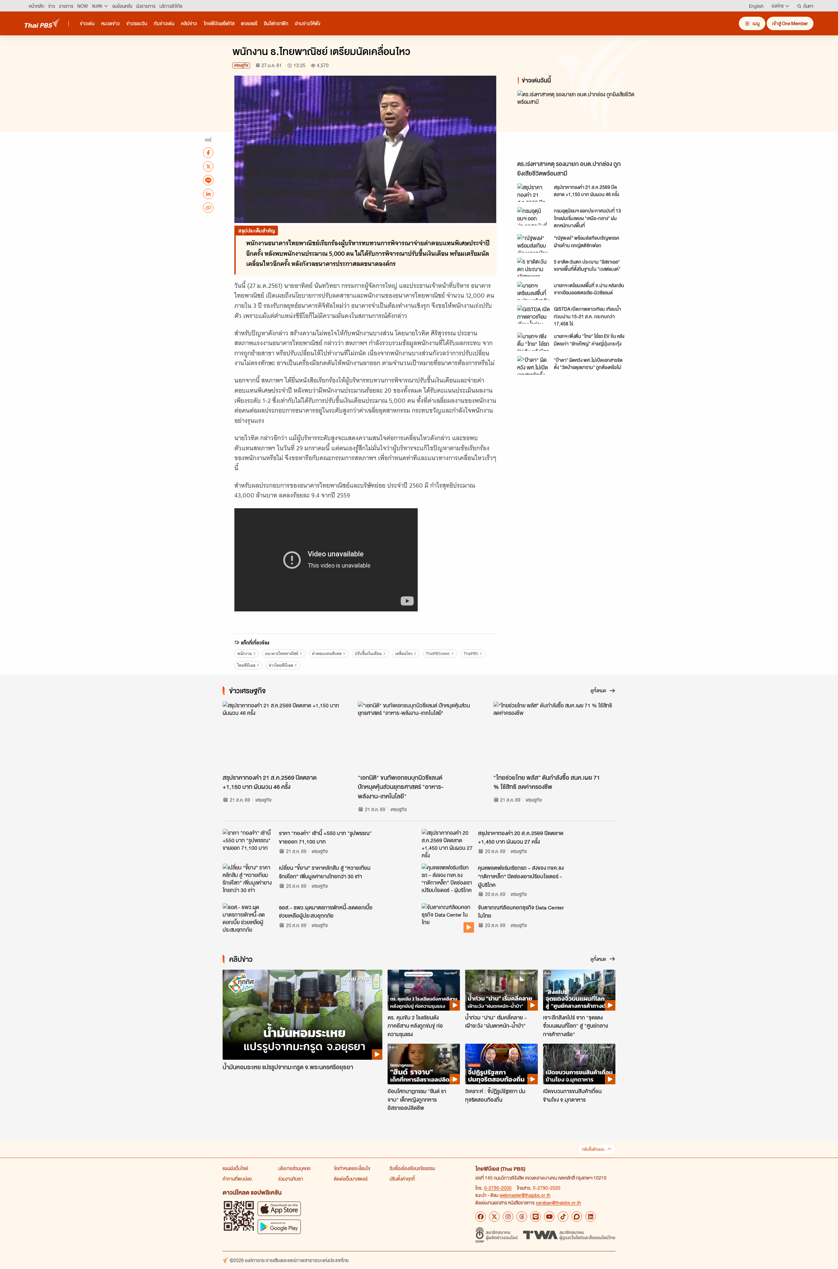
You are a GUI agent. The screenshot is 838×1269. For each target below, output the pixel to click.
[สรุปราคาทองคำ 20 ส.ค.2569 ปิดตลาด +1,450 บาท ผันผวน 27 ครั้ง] (448, 843)
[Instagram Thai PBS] (508, 1216)
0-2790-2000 (498, 1188)
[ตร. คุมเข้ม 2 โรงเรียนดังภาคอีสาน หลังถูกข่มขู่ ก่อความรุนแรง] (424, 990)
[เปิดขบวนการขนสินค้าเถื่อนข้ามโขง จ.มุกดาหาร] (579, 1064)
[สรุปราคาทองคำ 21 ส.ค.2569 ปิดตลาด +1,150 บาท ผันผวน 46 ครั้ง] (533, 192)
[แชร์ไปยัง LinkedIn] (208, 194)
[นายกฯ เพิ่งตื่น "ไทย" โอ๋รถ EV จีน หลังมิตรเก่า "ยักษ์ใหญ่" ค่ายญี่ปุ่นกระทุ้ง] (533, 341)
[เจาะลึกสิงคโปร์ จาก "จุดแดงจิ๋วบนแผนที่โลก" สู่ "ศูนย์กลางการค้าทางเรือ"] (579, 990)
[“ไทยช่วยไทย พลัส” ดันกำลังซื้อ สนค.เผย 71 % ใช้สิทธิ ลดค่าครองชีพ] (554, 735)
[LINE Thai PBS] (535, 1216)
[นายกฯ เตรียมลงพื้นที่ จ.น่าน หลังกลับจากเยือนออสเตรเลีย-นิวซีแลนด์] (533, 291)
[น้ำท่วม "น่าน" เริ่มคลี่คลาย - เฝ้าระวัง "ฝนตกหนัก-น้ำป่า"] (501, 990)
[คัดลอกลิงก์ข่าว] (208, 207)
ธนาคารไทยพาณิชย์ (281, 653)
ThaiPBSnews (438, 653)
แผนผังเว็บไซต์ (235, 1168)
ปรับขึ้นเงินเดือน (368, 653)
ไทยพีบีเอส (246, 665)
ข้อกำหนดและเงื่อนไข (352, 1168)
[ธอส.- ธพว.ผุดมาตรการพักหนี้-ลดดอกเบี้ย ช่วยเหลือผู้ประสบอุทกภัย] (249, 918)
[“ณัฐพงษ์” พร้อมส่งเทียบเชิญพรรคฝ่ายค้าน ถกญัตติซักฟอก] (533, 243)
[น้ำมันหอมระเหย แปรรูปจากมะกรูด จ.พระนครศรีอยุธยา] (302, 1015)
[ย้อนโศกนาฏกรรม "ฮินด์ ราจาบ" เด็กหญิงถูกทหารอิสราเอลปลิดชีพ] (424, 1064)
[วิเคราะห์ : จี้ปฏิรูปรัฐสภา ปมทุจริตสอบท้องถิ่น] (501, 1064)
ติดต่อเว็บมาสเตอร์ (351, 1178)
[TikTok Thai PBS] (563, 1216)
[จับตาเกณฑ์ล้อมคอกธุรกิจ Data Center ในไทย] (448, 918)
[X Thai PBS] (494, 1216)
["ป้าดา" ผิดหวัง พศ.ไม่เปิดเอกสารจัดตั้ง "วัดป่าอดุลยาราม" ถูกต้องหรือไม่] (533, 365)
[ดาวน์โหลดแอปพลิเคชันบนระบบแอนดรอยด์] (279, 1227)
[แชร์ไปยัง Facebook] (208, 152)
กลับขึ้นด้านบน (593, 1149)
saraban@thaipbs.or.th (558, 1202)
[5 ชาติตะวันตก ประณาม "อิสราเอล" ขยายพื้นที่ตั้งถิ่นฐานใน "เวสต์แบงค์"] (533, 267)
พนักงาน (244, 653)
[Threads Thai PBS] (522, 1216)
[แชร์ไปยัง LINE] (208, 180)
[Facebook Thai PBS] (480, 1216)
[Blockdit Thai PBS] (577, 1216)
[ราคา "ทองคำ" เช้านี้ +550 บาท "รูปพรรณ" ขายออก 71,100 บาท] (249, 843)
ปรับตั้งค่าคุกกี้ (402, 1178)
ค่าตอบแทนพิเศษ (326, 653)
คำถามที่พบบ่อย (237, 1178)
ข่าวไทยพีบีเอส (281, 665)
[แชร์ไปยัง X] (208, 166)
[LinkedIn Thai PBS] (590, 1216)
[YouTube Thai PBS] (549, 1216)
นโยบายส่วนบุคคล (294, 1168)
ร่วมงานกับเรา (290, 1178)
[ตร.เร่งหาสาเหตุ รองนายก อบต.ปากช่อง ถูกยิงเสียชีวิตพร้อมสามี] (576, 123)
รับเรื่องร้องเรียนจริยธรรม (412, 1168)
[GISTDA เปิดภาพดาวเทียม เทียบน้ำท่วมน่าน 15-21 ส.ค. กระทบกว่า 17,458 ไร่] (533, 314)
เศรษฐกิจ (241, 65)
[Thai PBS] (43, 23)
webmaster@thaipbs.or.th (525, 1195)
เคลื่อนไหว (403, 653)
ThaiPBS (471, 653)
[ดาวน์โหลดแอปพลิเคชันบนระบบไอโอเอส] (279, 1209)
